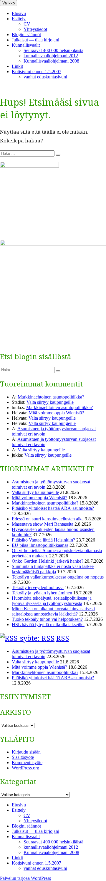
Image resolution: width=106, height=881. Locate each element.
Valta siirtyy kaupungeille (50, 402)
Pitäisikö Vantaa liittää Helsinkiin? (43, 539)
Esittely (19, 18)
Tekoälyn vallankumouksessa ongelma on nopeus (58, 576)
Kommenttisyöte (27, 762)
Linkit (17, 66)
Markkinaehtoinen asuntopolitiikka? (51, 396)
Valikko (8, 3)
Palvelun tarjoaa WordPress (25, 878)
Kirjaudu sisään (26, 751)
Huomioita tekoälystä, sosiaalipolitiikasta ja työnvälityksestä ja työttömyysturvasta (52, 601)
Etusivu (19, 13)
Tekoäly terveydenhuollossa (38, 587)
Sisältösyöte (23, 757)
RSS (62, 638)
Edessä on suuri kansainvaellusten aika (48, 518)
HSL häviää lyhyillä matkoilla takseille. (48, 624)
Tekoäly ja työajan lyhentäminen (42, 592)
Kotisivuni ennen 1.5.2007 (36, 71)
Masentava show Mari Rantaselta (42, 524)
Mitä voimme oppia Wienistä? (56, 412)
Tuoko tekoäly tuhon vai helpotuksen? (47, 619)
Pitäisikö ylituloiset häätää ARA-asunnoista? (53, 508)
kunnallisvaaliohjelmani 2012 (51, 55)
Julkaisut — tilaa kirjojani (35, 39)
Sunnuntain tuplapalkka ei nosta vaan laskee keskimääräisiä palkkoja (53, 569)
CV (27, 23)
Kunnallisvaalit (26, 45)
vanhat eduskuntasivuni (45, 76)
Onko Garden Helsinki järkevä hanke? (47, 561)
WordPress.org (25, 767)
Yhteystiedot (35, 29)
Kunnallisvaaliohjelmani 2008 (51, 60)
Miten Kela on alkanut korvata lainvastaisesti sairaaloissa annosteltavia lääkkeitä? (53, 611)
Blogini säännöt (26, 34)
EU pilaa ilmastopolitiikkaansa (40, 545)
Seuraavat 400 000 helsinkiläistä (53, 50)
